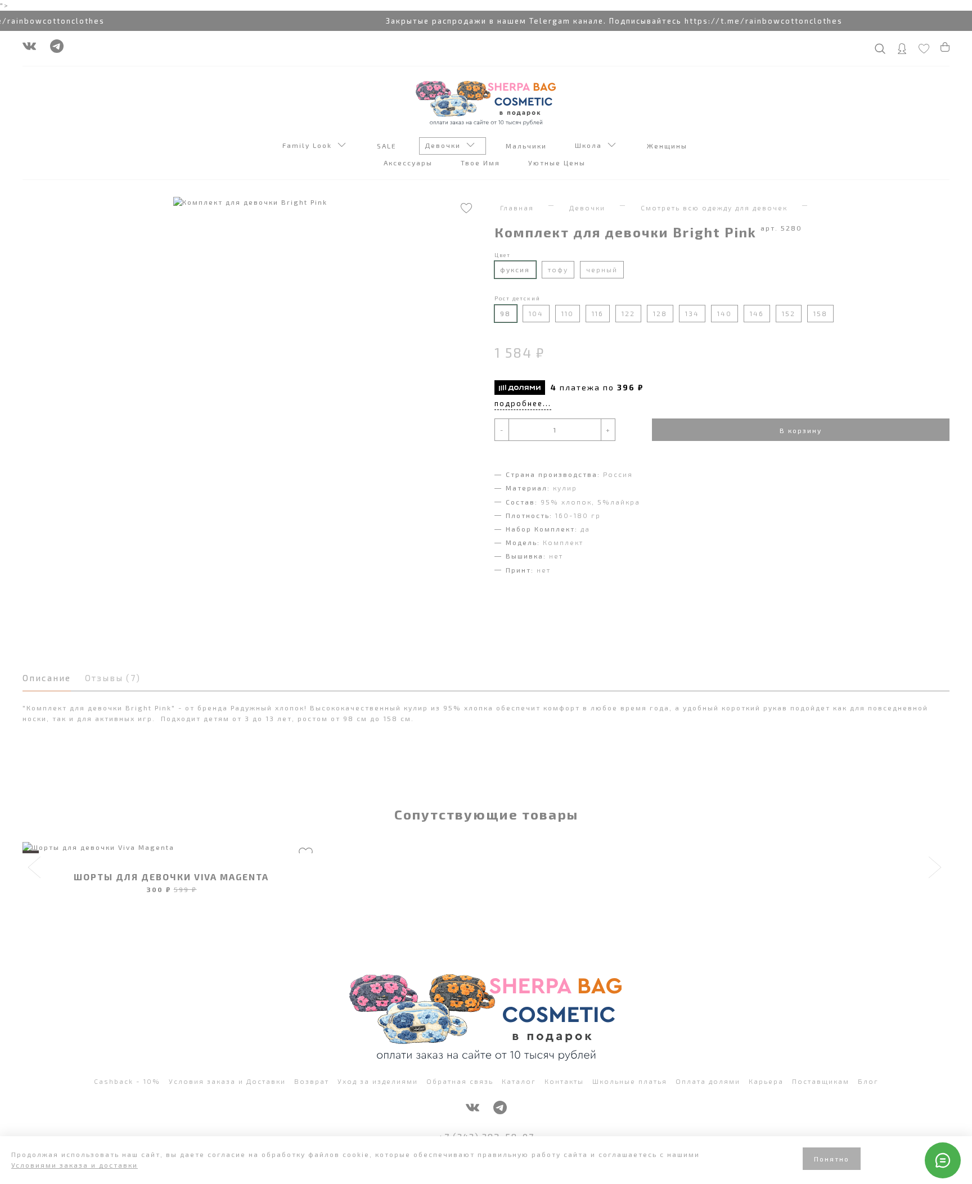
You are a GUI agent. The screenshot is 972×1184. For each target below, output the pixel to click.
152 (788, 313)
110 (567, 313)
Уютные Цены (558, 162)
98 (505, 313)
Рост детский (517, 298)
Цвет (502, 254)
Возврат (311, 1081)
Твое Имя (482, 162)
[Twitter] (57, 49)
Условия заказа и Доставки (227, 1081)
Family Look (310, 145)
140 (724, 313)
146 (757, 313)
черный (602, 269)
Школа (591, 145)
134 (692, 313)
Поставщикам (820, 1081)
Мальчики (528, 146)
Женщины (668, 146)
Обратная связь (459, 1081)
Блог (868, 1081)
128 (660, 313)
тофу (558, 269)
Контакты (564, 1081)
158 (820, 313)
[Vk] (29, 49)
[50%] (171, 847)
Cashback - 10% (127, 1081)
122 (628, 313)
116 (598, 313)
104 (536, 313)
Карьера (766, 1081)
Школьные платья (629, 1081)
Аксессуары (409, 162)
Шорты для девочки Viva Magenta (171, 876)
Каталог (519, 1081)
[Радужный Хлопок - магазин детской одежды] (486, 102)
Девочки (445, 145)
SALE (388, 146)
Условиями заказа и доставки (74, 1165)
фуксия (515, 269)
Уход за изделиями (378, 1081)
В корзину (801, 430)
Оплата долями (708, 1081)
